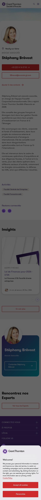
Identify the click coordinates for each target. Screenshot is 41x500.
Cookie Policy (7, 478)
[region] (20, 472)
